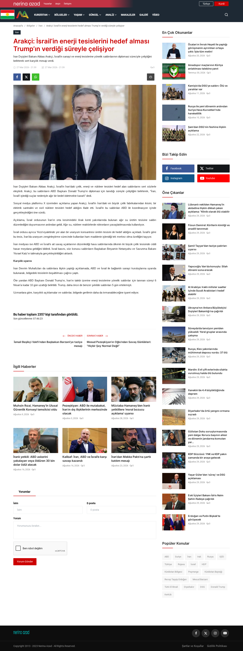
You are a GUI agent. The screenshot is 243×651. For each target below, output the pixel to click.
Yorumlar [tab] (24, 491)
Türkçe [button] (206, 3)
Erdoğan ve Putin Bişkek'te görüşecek (204, 517)
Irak (199, 556)
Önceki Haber (74, 336)
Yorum (17, 518)
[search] (226, 14)
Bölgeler (31, 25)
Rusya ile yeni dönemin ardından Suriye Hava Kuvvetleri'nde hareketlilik (208, 110)
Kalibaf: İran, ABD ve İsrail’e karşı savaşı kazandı (84, 458)
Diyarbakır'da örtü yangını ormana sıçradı (208, 412)
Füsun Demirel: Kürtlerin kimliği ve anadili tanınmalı (209, 227)
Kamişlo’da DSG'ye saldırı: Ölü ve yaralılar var (208, 87)
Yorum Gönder (25, 561)
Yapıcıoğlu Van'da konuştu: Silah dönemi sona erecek (208, 268)
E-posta (91, 503)
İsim (15, 503)
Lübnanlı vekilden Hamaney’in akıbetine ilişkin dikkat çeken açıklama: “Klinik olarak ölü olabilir (209, 208)
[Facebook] (196, 633)
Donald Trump (218, 587)
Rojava (181, 564)
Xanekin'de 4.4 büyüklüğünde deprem (206, 392)
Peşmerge (193, 571)
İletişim (67, 3)
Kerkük (168, 594)
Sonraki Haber (95, 336)
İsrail (193, 564)
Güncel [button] (94, 14)
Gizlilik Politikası (217, 646)
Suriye (178, 556)
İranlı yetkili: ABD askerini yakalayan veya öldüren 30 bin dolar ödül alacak (34, 460)
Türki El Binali (171, 587)
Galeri (143, 14)
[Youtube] (225, 633)
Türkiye (168, 564)
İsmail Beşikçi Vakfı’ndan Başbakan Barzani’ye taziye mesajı (48, 344)
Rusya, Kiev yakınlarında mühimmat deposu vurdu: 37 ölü (208, 350)
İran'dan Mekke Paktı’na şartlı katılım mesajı (131, 458)
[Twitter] (206, 633)
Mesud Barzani (200, 579)
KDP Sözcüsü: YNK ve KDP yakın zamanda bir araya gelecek (207, 455)
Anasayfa (18, 25)
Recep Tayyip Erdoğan (176, 579)
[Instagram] (215, 633)
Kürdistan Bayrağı (213, 571)
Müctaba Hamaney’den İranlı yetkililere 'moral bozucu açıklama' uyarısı (130, 409)
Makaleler (128, 14)
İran (41, 25)
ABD (167, 556)
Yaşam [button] (78, 14)
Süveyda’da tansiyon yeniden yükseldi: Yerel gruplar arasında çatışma (207, 332)
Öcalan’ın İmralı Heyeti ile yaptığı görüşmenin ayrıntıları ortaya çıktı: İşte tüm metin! (207, 48)
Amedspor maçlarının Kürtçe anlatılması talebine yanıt (205, 66)
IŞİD (222, 556)
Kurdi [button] (221, 3)
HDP (204, 564)
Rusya (210, 556)
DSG (202, 587)
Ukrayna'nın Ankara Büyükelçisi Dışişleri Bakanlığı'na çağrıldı (207, 309)
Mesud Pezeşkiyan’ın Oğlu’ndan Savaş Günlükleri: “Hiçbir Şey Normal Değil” (119, 344)
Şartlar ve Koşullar (193, 646)
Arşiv (57, 3)
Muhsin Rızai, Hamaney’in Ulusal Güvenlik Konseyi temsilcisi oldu (35, 407)
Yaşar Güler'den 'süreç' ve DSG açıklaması (206, 476)
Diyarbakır (189, 587)
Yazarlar (48, 3)
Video (155, 14)
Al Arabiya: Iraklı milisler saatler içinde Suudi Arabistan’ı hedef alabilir (207, 290)
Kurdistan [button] (40, 14)
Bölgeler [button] (60, 14)
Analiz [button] (109, 14)
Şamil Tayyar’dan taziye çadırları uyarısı (207, 247)
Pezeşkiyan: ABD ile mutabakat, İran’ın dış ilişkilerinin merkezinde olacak (84, 409)
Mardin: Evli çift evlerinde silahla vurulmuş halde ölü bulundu (207, 371)
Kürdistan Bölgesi (173, 571)
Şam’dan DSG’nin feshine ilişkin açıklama (207, 128)
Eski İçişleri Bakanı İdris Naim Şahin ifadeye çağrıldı (205, 497)
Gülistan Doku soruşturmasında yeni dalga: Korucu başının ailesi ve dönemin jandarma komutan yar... (207, 437)
